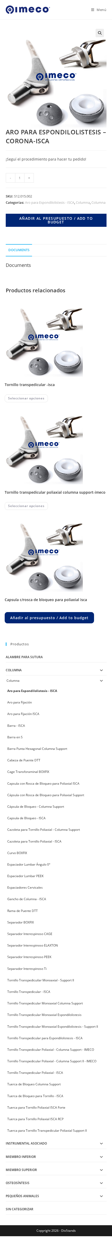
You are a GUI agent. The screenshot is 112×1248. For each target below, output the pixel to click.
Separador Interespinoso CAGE (29, 934)
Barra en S (15, 737)
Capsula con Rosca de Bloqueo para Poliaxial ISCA (43, 783)
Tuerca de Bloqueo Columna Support (34, 1084)
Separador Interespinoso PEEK (29, 957)
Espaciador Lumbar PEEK (25, 876)
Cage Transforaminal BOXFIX (28, 771)
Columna (83, 202)
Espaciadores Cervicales (25, 887)
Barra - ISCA (16, 725)
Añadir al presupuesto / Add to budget (56, 220)
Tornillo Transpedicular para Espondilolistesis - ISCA (45, 1038)
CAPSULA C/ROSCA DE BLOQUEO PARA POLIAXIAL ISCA (46, 599)
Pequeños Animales (22, 1196)
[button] (100, 33)
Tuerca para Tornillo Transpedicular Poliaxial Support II (47, 1130)
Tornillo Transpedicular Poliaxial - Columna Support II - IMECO (51, 1061)
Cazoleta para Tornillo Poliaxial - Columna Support (43, 829)
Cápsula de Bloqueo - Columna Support (35, 806)
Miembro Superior (21, 1170)
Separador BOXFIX (20, 922)
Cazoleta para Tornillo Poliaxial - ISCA (34, 841)
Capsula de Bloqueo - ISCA (26, 818)
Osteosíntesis (17, 1183)
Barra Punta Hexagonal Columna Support (37, 748)
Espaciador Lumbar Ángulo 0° (28, 864)
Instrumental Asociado (26, 1143)
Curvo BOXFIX (17, 853)
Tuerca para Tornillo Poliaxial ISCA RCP (35, 1119)
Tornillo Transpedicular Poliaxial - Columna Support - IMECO (50, 1049)
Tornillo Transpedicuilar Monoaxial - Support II (40, 980)
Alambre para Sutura (24, 657)
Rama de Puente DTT (22, 911)
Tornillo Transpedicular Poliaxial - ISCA (35, 1072)
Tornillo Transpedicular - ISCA (28, 991)
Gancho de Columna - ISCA (26, 899)
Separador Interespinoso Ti (27, 968)
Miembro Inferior (21, 1156)
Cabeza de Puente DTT (23, 760)
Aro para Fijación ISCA (23, 714)
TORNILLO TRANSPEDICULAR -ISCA (30, 384)
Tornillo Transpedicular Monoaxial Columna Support (45, 1003)
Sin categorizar (19, 1209)
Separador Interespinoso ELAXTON (32, 945)
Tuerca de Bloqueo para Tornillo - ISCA (35, 1096)
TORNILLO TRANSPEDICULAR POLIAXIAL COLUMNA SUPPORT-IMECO (55, 492)
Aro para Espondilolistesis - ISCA (49, 202)
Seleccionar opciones (26, 398)
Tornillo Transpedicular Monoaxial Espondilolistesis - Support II (52, 1026)
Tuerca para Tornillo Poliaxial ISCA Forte (36, 1107)
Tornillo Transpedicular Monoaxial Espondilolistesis (44, 1015)
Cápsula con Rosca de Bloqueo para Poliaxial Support (45, 795)
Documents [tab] (18, 250)
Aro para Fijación (19, 702)
